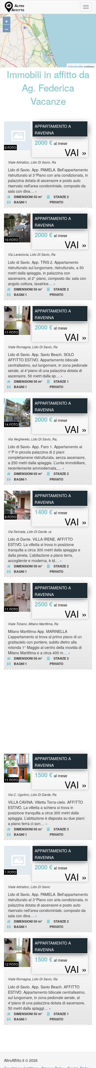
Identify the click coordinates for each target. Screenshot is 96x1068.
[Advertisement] (48, 714)
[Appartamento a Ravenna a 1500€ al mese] (18, 767)
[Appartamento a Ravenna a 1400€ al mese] (18, 504)
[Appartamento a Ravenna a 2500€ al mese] (18, 596)
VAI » (76, 152)
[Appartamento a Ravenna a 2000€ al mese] (18, 135)
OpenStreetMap (76, 66)
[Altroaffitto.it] (14, 7)
